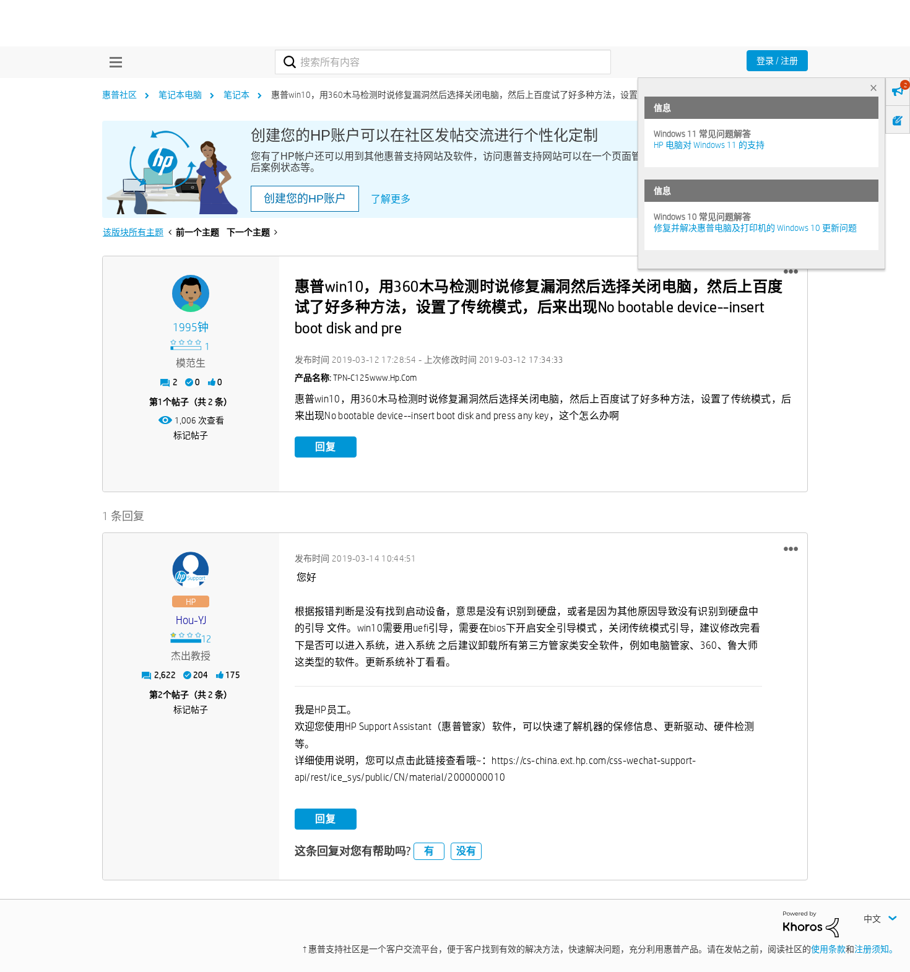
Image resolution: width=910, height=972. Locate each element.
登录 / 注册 (777, 60)
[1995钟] (190, 293)
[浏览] (112, 61)
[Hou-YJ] (190, 570)
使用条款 (828, 949)
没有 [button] (466, 850)
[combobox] (443, 62)
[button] (791, 272)
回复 (325, 446)
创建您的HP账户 (305, 199)
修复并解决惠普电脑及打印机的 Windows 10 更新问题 (755, 227)
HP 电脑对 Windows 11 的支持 (709, 144)
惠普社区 (119, 94)
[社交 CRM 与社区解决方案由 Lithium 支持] (811, 923)
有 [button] (429, 850)
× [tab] (873, 87)
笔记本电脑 (180, 94)
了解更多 (390, 199)
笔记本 (236, 94)
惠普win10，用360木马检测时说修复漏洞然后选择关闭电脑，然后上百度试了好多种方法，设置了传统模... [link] (474, 94)
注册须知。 (876, 949)
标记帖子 (190, 435)
